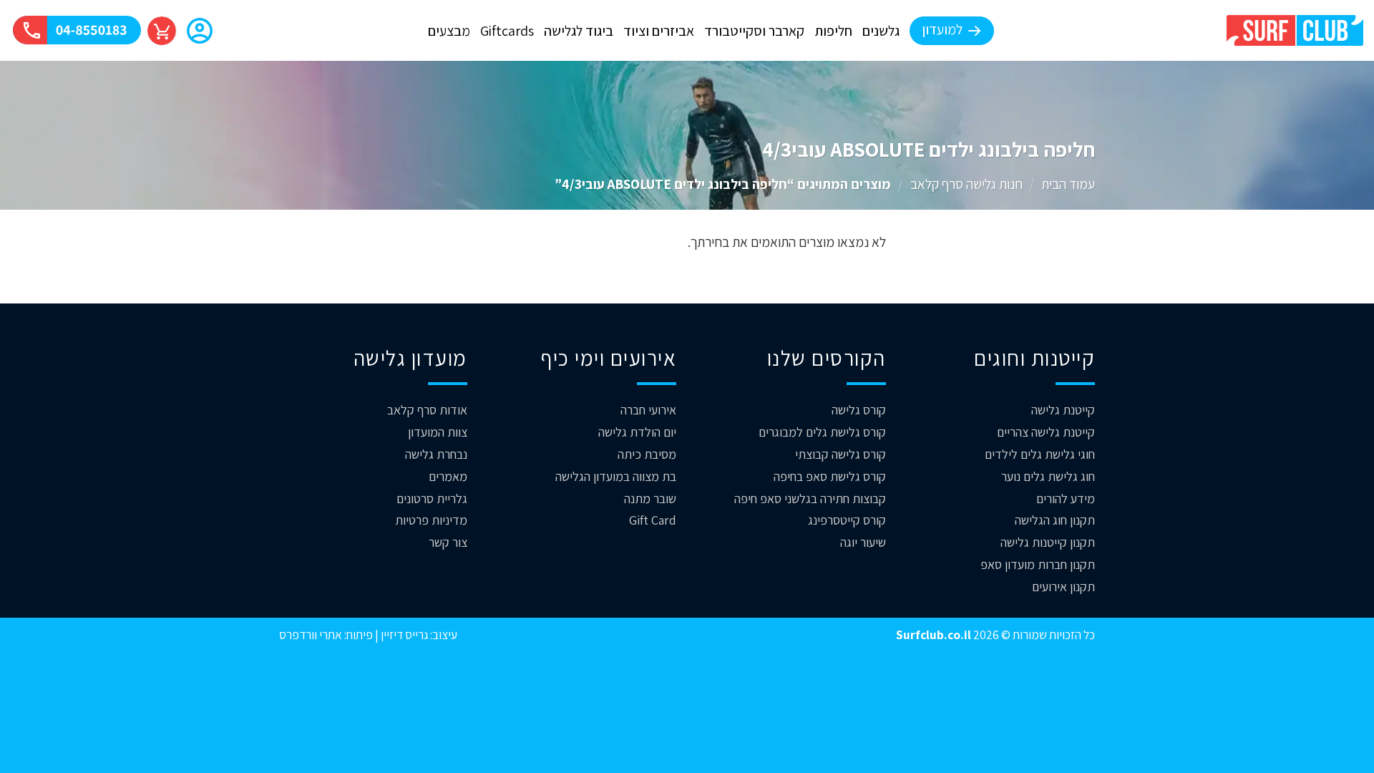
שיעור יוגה (863, 542)
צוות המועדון (437, 432)
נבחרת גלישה (436, 454)
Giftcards (507, 30)
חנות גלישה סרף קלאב (966, 184)
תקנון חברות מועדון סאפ (1037, 564)
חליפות (833, 30)
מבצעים (449, 30)
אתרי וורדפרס (310, 634)
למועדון (942, 29)
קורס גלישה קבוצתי (840, 454)
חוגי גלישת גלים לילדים (1040, 454)
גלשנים (881, 30)
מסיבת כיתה (647, 454)
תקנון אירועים (1063, 586)
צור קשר (448, 542)
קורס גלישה (859, 410)
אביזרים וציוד (658, 30)
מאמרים (448, 476)
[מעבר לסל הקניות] (162, 31)
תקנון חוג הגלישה (1055, 520)
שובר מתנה (650, 498)
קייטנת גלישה (1063, 410)
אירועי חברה (648, 410)
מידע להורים (1065, 498)
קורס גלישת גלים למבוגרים (822, 432)
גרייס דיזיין (403, 634)
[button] (199, 32)
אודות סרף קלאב (427, 410)
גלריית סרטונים (431, 498)
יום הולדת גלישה (637, 432)
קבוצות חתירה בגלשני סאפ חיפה (810, 498)
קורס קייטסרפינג (847, 520)
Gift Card (652, 520)
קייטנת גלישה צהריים (1046, 432)
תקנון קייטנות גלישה (1047, 542)
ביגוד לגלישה (578, 30)
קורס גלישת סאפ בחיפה (830, 476)
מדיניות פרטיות (431, 520)
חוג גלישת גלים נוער (1048, 476)
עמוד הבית (1068, 184)
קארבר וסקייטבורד (754, 30)
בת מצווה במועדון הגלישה (615, 476)
